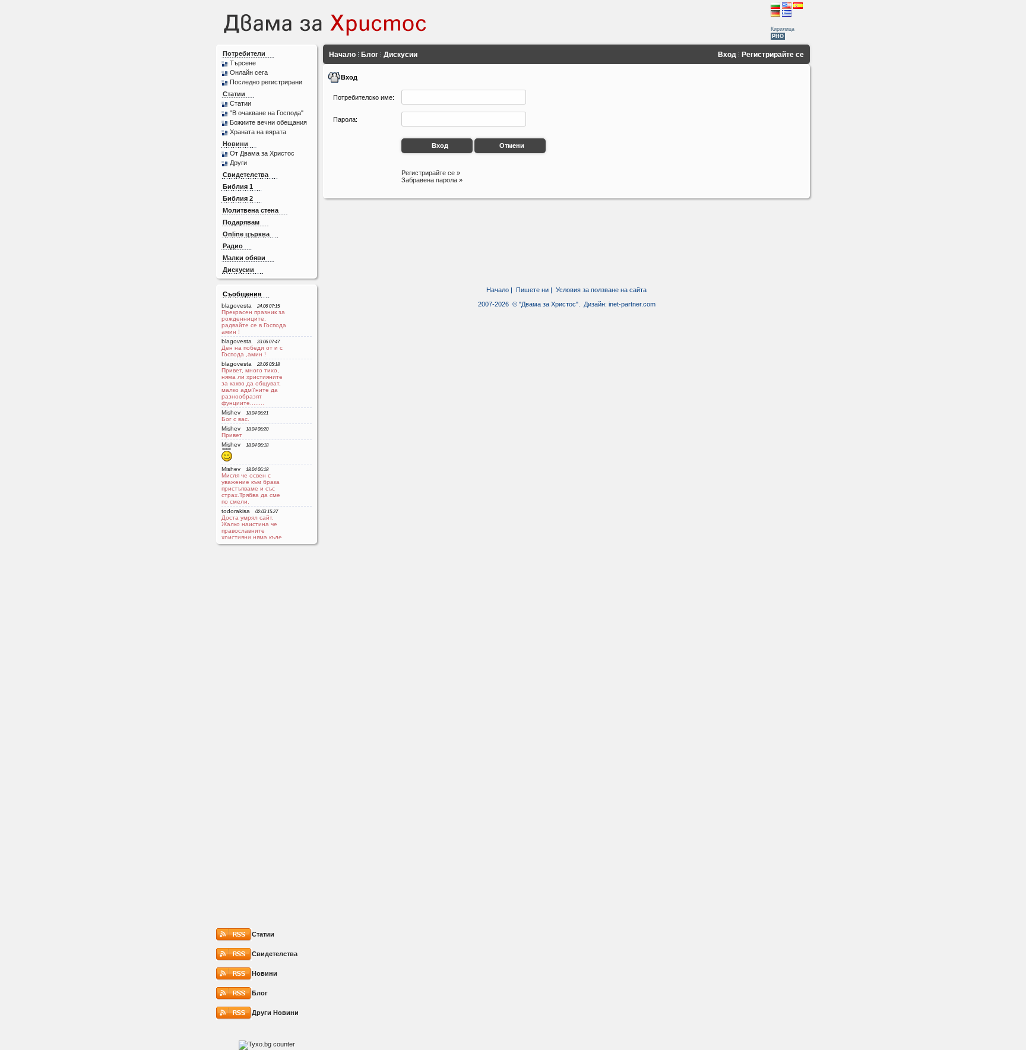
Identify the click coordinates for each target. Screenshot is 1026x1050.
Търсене (243, 63)
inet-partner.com (632, 304)
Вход (727, 54)
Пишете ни (532, 289)
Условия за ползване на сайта (601, 289)
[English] (786, 5)
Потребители (244, 53)
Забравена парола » (432, 180)
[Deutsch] (775, 13)
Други (238, 162)
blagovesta (236, 305)
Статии (234, 93)
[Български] (775, 5)
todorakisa (235, 511)
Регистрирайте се (773, 54)
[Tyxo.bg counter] (267, 1044)
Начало (342, 54)
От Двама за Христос (262, 153)
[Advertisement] (619, 22)
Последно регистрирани (266, 82)
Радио (233, 245)
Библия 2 (238, 198)
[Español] (798, 5)
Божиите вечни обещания (268, 122)
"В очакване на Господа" (266, 112)
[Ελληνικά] (786, 13)
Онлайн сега (249, 72)
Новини (235, 143)
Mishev (230, 412)
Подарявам (241, 222)
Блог (369, 54)
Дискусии (238, 269)
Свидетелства (245, 174)
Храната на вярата (258, 131)
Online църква (246, 234)
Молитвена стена (250, 210)
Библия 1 (238, 186)
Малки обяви (244, 257)
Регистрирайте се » (430, 172)
